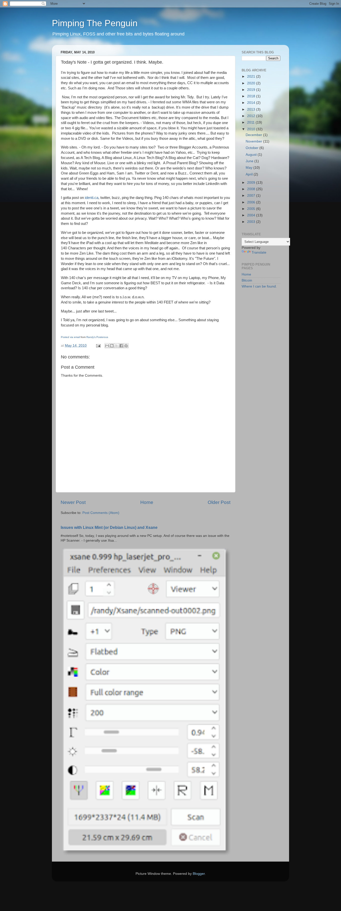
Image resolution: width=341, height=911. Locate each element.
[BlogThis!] (111, 345)
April (250, 174)
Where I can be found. (259, 286)
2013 (251, 109)
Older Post (219, 502)
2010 (251, 129)
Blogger (199, 874)
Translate (259, 252)
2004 (251, 215)
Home (146, 502)
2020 (251, 83)
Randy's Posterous (97, 337)
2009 (251, 182)
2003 (251, 222)
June (250, 161)
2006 (251, 202)
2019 (251, 90)
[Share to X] (116, 345)
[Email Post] (98, 345)
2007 (251, 195)
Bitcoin (247, 280)
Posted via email (70, 337)
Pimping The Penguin (95, 23)
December (254, 135)
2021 (251, 76)
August (252, 154)
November (254, 141)
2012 (251, 116)
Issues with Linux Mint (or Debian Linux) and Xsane (109, 527)
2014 (251, 103)
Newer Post (73, 502)
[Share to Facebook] (121, 345)
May (249, 167)
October (252, 148)
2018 (251, 96)
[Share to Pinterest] (126, 345)
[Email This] (107, 345)
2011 (251, 122)
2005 (251, 209)
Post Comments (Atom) (100, 513)
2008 (251, 189)
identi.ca (91, 198)
